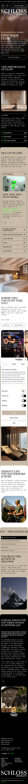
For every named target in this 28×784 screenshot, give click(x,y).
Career (3, 761)
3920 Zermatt (5, 742)
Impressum (4, 765)
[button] (21, 519)
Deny (14, 423)
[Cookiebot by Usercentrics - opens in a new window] (16, 360)
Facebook (17, 758)
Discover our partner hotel (12, 781)
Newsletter (4, 758)
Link (4, 223)
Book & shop (18, 6)
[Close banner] (25, 359)
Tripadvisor (18, 761)
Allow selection (14, 417)
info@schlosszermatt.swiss (11, 748)
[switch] (24, 396)
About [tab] (23, 364)
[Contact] (7, 6)
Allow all (14, 412)
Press (3, 760)
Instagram (18, 760)
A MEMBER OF (7, 753)
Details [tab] (14, 364)
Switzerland (5, 744)
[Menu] (3, 6)
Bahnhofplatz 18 (7, 740)
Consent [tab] (5, 364)
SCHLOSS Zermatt (7, 738)
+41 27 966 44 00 (7, 750)
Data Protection (6, 763)
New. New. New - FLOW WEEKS (13, 196)
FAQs (2, 766)
